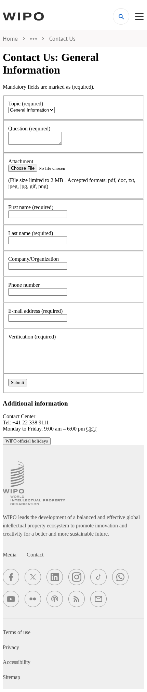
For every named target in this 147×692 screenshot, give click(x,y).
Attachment (20, 161)
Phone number (24, 285)
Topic (25, 103)
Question (29, 128)
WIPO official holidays (26, 441)
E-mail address (35, 311)
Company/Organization (33, 259)
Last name (30, 233)
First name (30, 207)
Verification (32, 336)
